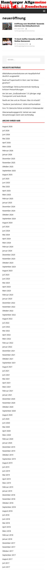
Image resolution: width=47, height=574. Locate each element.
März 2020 (6, 435)
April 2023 (6, 287)
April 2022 (6, 335)
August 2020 (7, 415)
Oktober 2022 (7, 311)
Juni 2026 (6, 134)
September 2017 (9, 555)
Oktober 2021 (7, 359)
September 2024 (9, 218)
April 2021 (6, 383)
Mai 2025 (6, 186)
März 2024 (6, 243)
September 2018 (9, 507)
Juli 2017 (5, 563)
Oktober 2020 (7, 407)
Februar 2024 (7, 247)
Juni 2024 (6, 231)
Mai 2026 (6, 138)
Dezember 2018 (8, 495)
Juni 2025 (6, 182)
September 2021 (9, 363)
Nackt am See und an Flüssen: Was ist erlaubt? (21, 100)
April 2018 (6, 527)
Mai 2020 (6, 427)
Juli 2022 (5, 323)
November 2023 (8, 258)
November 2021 (8, 355)
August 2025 (7, 174)
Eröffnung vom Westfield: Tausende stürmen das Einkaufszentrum (29, 25)
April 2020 (6, 431)
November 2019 (8, 451)
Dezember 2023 (8, 255)
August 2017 (7, 559)
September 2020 (9, 411)
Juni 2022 (6, 327)
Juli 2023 (5, 275)
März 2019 (6, 483)
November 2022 (8, 307)
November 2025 (8, 162)
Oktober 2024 (7, 214)
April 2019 (6, 479)
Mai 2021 (6, 379)
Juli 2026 (5, 130)
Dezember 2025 (8, 158)
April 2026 (6, 142)
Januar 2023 (7, 299)
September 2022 (9, 315)
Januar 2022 (7, 347)
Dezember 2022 (8, 303)
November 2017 (8, 547)
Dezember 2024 (8, 206)
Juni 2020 (6, 423)
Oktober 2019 (7, 455)
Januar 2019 (7, 491)
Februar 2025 (7, 198)
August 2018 (7, 511)
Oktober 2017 (7, 551)
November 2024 (8, 211)
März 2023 (6, 291)
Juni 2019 (6, 471)
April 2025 (6, 190)
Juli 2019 (5, 467)
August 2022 (7, 319)
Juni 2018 (6, 519)
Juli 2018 (5, 515)
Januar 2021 (7, 395)
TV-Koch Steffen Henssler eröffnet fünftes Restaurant (28, 40)
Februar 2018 (7, 535)
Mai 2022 (6, 331)
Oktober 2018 (7, 503)
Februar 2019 (7, 487)
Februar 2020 (7, 439)
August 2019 (7, 463)
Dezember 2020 (8, 399)
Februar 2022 (7, 343)
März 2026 (6, 146)
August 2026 (7, 126)
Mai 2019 (6, 475)
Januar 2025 (7, 202)
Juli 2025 (5, 179)
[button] (43, 11)
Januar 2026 (7, 154)
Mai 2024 (6, 235)
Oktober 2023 (7, 263)
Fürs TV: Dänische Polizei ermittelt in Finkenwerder (23, 108)
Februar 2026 (7, 150)
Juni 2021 (6, 375)
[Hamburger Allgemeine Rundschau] (23, 7)
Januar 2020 (7, 443)
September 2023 (9, 267)
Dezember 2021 (8, 351)
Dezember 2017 (8, 543)
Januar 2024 (7, 251)
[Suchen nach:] (24, 60)
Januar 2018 (7, 539)
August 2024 (7, 223)
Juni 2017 (6, 567)
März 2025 (6, 194)
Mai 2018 (6, 523)
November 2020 (8, 403)
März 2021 (6, 387)
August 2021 (7, 367)
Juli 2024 (5, 226)
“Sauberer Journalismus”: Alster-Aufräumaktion (21, 104)
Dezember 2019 (8, 447)
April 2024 (6, 238)
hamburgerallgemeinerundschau (24, 31)
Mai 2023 (6, 283)
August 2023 (7, 270)
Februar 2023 (7, 295)
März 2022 (6, 339)
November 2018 (8, 499)
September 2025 (9, 170)
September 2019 (9, 459)
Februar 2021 (7, 391)
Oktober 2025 (7, 166)
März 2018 (6, 531)
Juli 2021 (5, 371)
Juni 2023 (6, 279)
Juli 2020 (5, 419)
